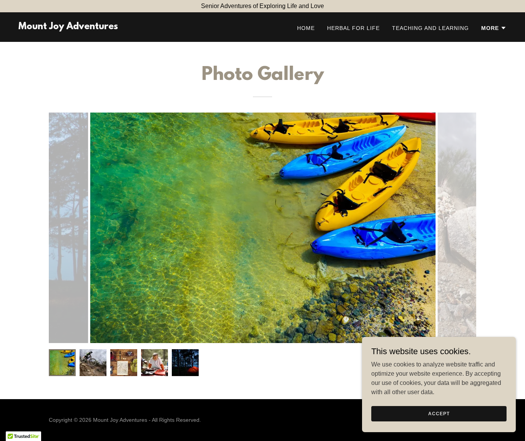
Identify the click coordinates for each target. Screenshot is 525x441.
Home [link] (306, 28)
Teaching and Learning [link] (430, 28)
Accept (438, 413)
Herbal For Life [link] (353, 28)
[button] (494, 28)
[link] (68, 27)
